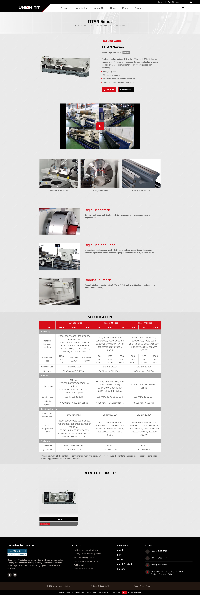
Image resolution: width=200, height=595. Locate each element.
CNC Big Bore (45, 524)
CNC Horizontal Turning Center (86, 561)
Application (82, 8)
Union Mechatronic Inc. (61, 586)
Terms (136, 586)
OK (124, 592)
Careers (160, 2)
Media (125, 8)
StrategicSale (105, 586)
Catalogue (126, 90)
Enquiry (110, 90)
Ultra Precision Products (83, 569)
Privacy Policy (145, 586)
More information (134, 592)
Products (65, 8)
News (113, 8)
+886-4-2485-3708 (159, 551)
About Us (99, 8)
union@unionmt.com (159, 565)
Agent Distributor (174, 2)
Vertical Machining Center (84, 558)
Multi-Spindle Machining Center (86, 550)
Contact (139, 8)
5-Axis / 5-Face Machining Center (87, 554)
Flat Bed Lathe (101, 26)
